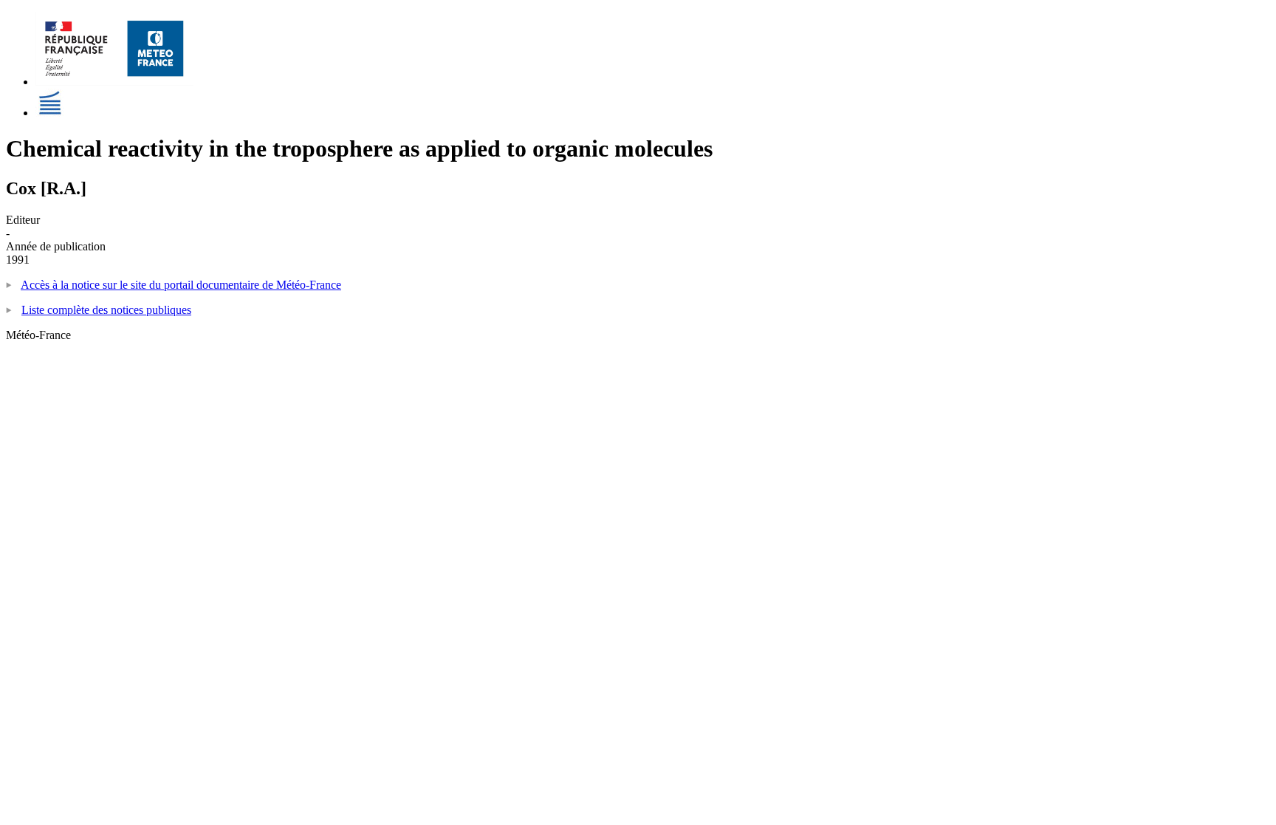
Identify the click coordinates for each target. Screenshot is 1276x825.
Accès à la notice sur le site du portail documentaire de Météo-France (181, 284)
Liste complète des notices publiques (106, 310)
